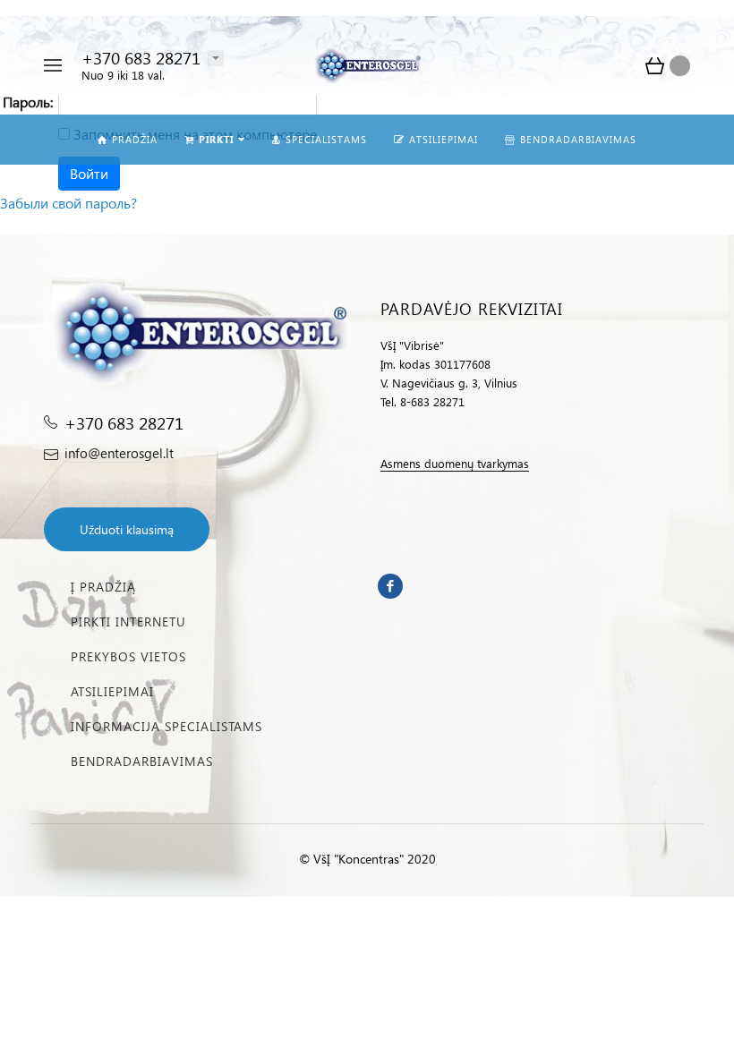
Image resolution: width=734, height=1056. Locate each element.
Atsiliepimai (112, 691)
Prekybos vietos (128, 656)
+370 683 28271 (141, 58)
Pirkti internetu (128, 621)
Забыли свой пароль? (68, 202)
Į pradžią (103, 586)
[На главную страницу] (366, 65)
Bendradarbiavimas (142, 761)
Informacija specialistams (166, 726)
